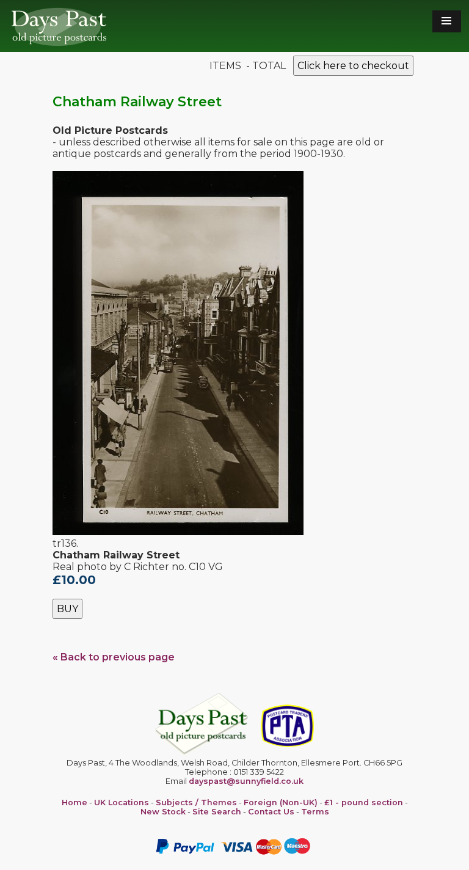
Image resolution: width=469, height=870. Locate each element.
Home (74, 802)
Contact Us (271, 811)
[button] (446, 21)
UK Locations (121, 802)
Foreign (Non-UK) (281, 802)
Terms (315, 811)
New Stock (163, 811)
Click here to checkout (353, 65)
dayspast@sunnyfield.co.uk (246, 781)
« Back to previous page (114, 657)
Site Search (216, 811)
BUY (67, 609)
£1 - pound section (363, 802)
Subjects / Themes (196, 802)
